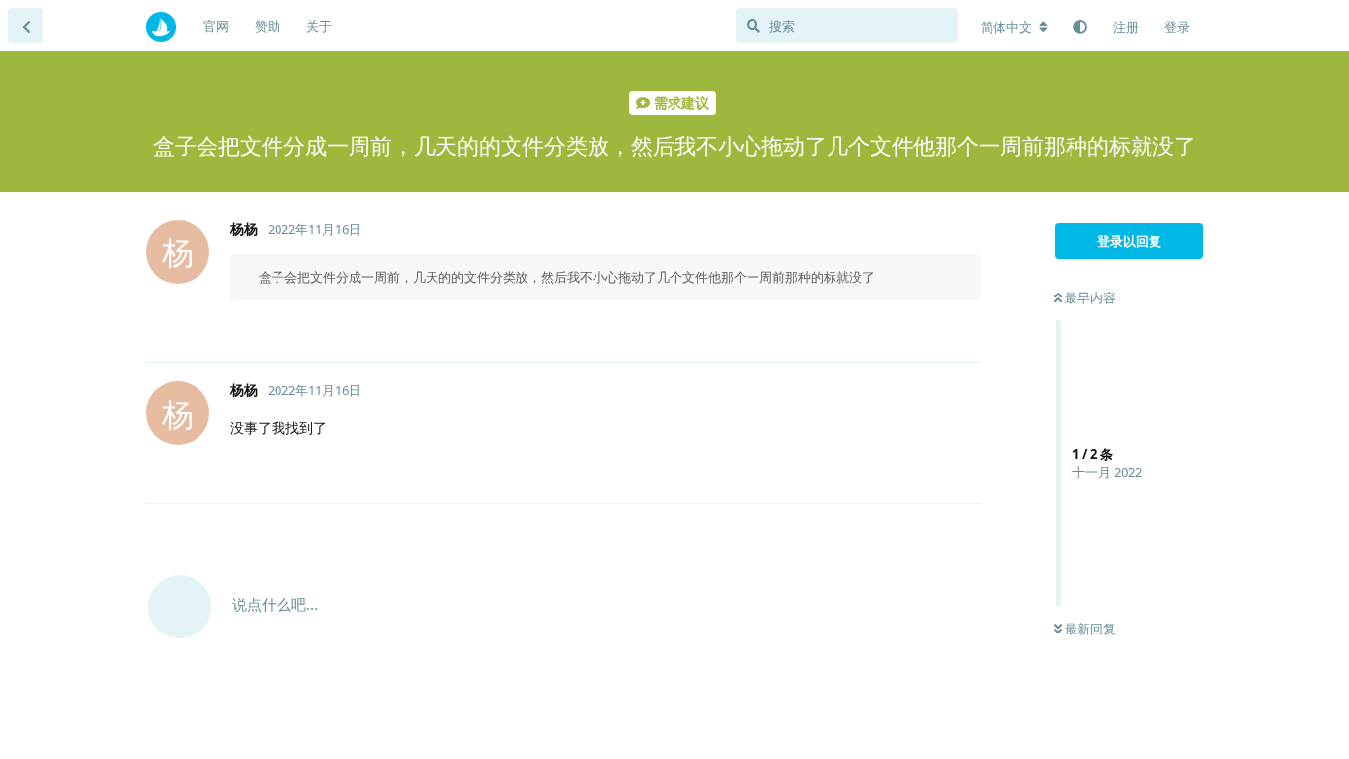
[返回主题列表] (25, 25)
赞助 (267, 26)
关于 (319, 26)
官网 (216, 26)
